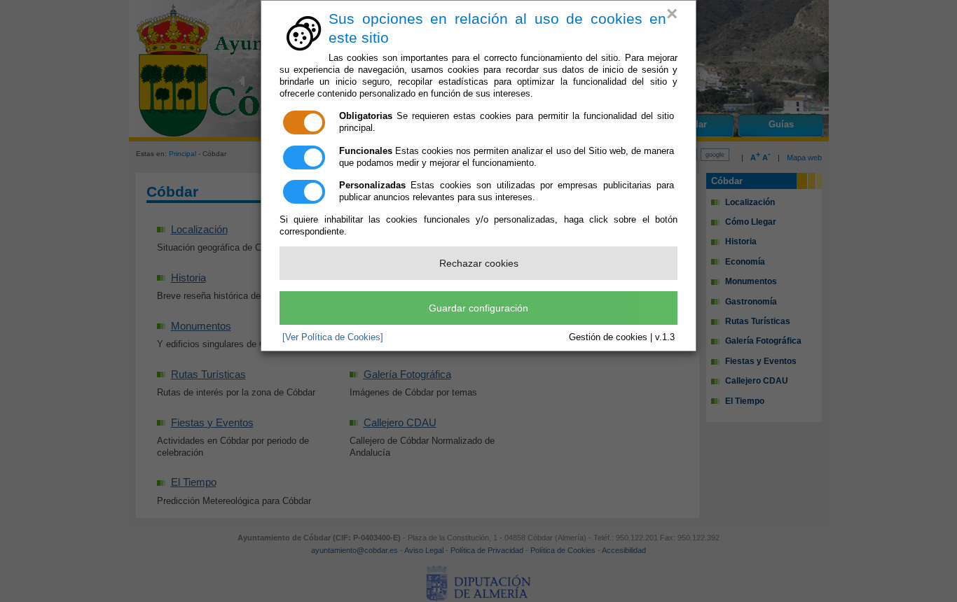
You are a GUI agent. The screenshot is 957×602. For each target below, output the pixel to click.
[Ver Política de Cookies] (332, 337)
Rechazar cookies (478, 263)
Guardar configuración (478, 308)
